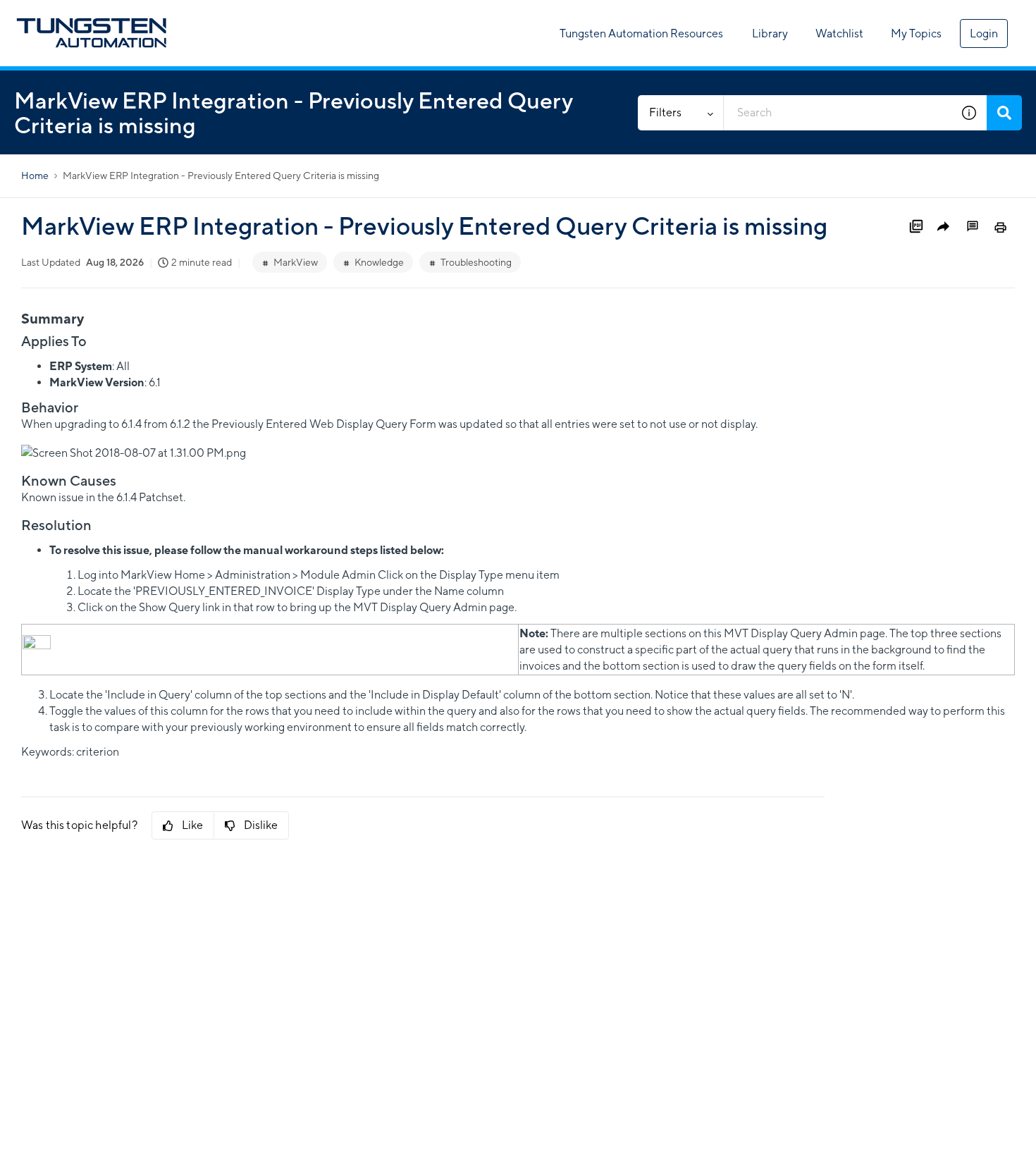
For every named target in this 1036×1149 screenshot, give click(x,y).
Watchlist (839, 33)
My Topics (916, 33)
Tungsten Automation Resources (641, 33)
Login (984, 33)
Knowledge (379, 262)
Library (770, 33)
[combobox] (837, 112)
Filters (665, 112)
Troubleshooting (476, 262)
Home (35, 175)
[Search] (1004, 112)
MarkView (295, 262)
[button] (969, 112)
